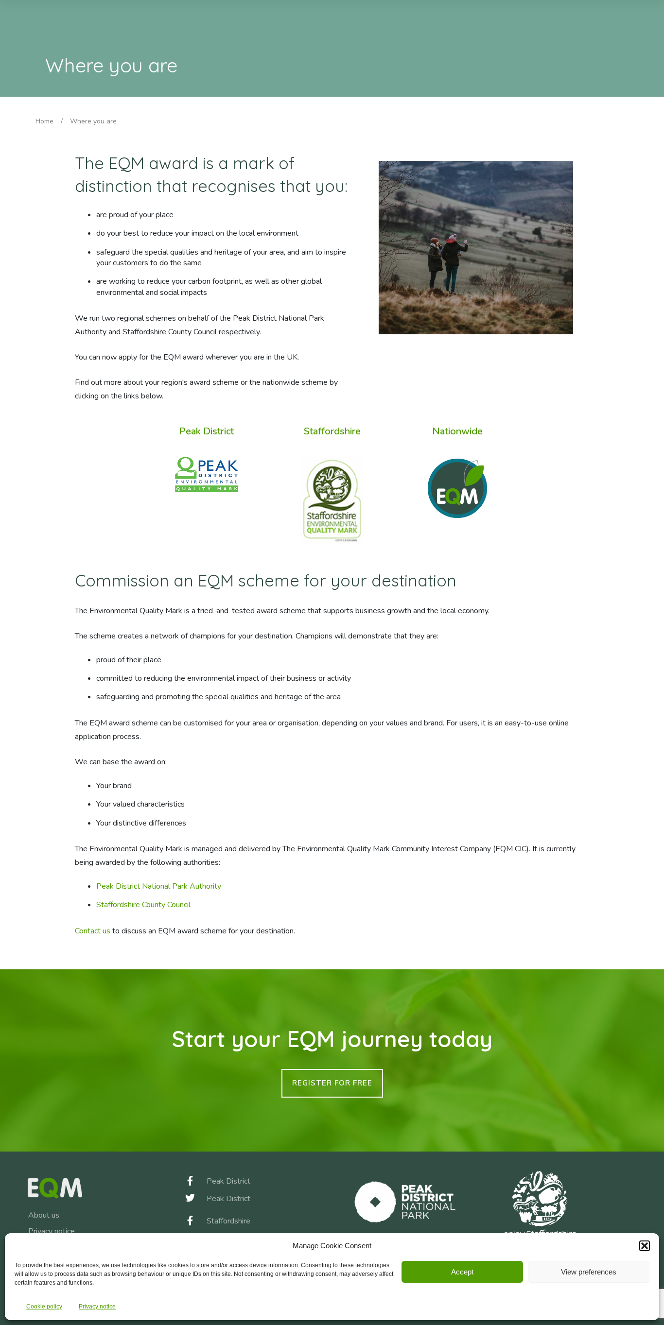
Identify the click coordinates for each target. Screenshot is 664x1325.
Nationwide (457, 431)
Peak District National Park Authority (158, 886)
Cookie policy (44, 1306)
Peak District (206, 431)
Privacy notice (97, 1306)
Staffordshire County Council (143, 904)
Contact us (92, 931)
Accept (462, 1272)
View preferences (588, 1272)
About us (43, 1215)
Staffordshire (332, 431)
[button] (644, 1246)
